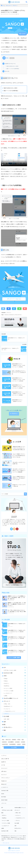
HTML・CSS (15, 703)
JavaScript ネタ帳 (14, 672)
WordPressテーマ (14, 706)
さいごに (7, 71)
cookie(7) (19, 744)
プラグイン (8, 312)
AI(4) (23, 739)
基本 (14, 721)
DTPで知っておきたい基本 (14, 670)
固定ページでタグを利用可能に (13, 68)
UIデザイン (14, 683)
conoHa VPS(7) (5, 744)
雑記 (14, 730)
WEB (15, 675)
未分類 (13, 724)
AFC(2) (19, 739)
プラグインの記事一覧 (13, 657)
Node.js (14, 680)
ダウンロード (15, 701)
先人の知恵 (14, 716)
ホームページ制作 (15, 688)
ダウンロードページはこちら (14, 298)
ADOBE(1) (14, 739)
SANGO (7, 314)
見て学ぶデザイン (14, 727)
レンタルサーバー (15, 693)
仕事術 (15, 695)
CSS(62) (23, 744)
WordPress (18, 314)
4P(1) (3, 739)
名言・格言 (14, 719)
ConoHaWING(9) (12, 744)
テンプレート (14, 708)
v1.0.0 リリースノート (10, 63)
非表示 (12, 58)
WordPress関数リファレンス (15, 698)
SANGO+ (12, 314)
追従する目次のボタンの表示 (12, 66)
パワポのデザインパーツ (14, 711)
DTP (14, 667)
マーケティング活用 (15, 690)
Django (14, 678)
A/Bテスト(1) (8, 739)
